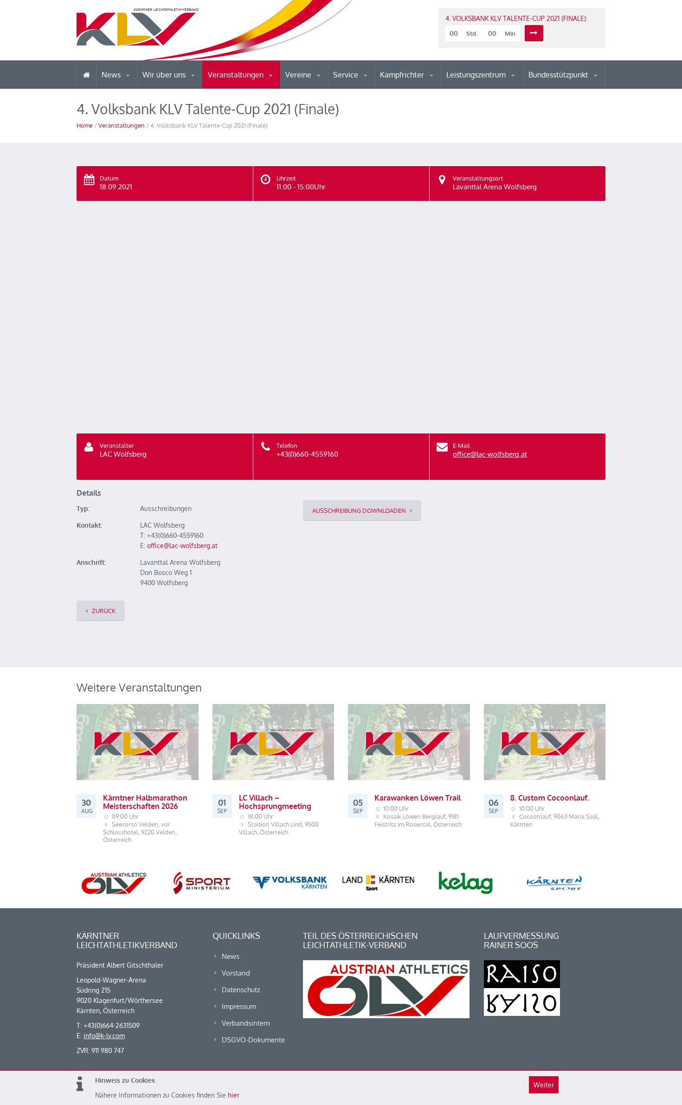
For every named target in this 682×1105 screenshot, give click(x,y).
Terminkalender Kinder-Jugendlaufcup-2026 (247, 85)
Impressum (239, 1006)
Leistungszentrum (477, 74)
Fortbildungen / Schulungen (420, 87)
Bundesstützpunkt (559, 74)
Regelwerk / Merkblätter (419, 85)
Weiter (544, 1085)
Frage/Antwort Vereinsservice (325, 87)
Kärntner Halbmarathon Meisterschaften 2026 (145, 802)
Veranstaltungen (236, 74)
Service (346, 74)
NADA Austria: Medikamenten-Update (180, 84)
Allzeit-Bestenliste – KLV (370, 84)
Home (85, 125)
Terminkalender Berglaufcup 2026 (248, 87)
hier (233, 1095)
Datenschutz (241, 989)
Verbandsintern (246, 1023)
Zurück (104, 610)
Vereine (299, 74)
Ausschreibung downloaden (359, 510)
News (112, 74)
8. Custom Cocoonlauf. (549, 797)
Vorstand (182, 87)
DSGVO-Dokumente (253, 1039)
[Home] (87, 74)
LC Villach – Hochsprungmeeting (275, 802)
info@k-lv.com (104, 1036)
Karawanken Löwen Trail (417, 797)
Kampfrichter (403, 74)
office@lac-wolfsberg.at (490, 454)
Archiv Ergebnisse (372, 87)
